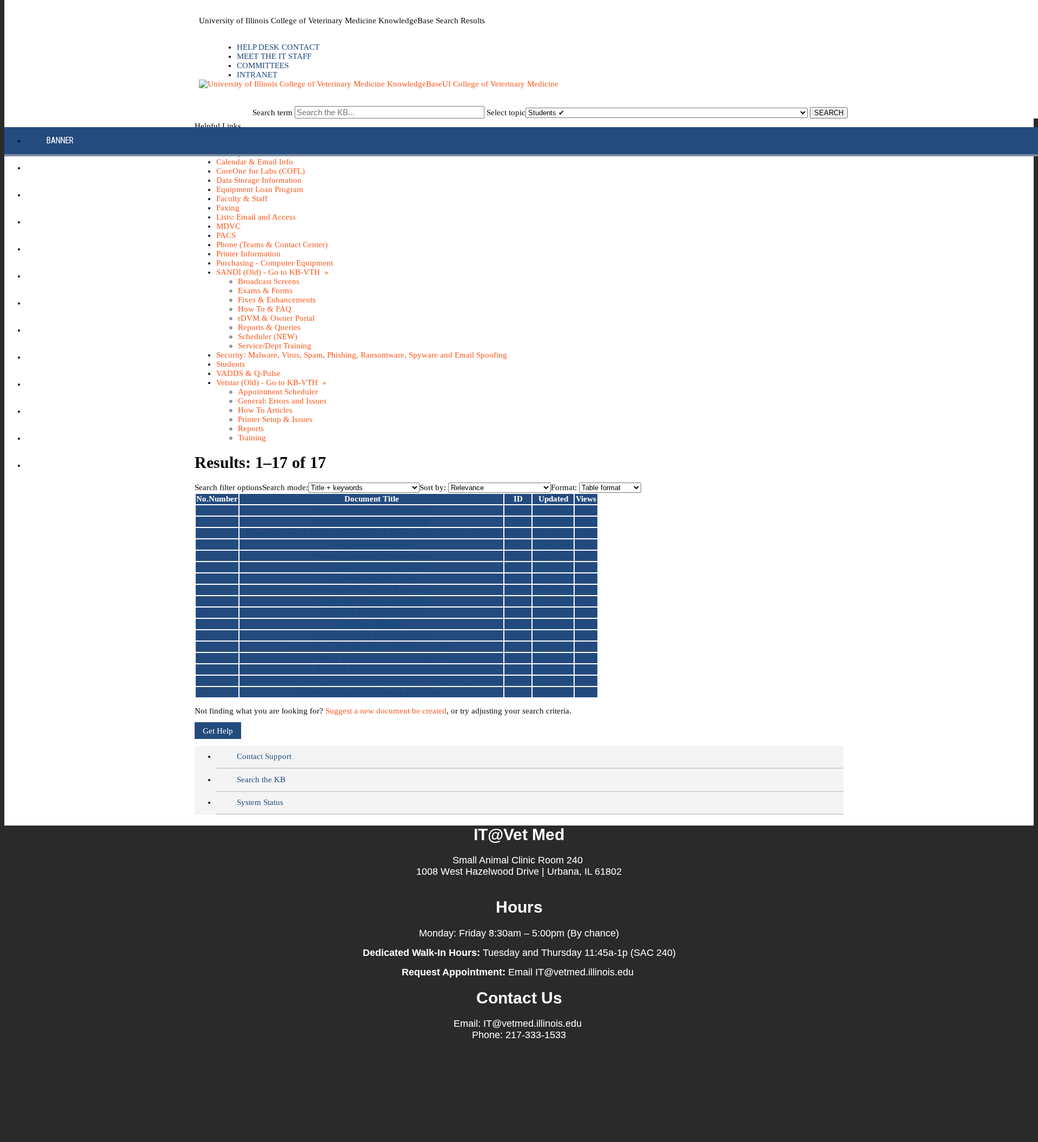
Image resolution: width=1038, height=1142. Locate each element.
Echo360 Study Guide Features (371, 669)
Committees (263, 65)
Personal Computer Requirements (371, 555)
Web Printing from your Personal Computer (371, 657)
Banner (60, 140)
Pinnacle (63, 330)
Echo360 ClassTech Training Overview (372, 692)
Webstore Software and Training (371, 510)
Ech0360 (61, 221)
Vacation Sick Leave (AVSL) (96, 438)
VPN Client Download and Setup (371, 521)
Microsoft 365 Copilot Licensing (371, 589)
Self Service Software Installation (371, 601)
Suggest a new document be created (386, 711)
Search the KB (261, 779)
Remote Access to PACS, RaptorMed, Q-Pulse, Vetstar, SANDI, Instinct (371, 533)
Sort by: (433, 487)
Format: (564, 487)
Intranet (257, 74)
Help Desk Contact (278, 47)
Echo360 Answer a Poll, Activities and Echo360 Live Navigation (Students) (371, 680)
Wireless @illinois (371, 623)
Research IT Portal (82, 357)
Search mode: (285, 487)
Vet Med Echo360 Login (371, 578)
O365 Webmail (72, 411)
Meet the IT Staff (274, 56)
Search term (272, 112)
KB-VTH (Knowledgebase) (92, 275)
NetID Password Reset (87, 303)
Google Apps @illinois (88, 248)
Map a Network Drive (371, 544)
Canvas (60, 167)
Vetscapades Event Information (371, 567)
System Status (260, 802)
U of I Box (64, 384)
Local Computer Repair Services (372, 635)
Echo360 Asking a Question (371, 612)
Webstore (64, 465)
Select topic (506, 112)
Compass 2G (68, 194)
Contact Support (264, 756)
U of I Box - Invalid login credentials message (371, 646)
